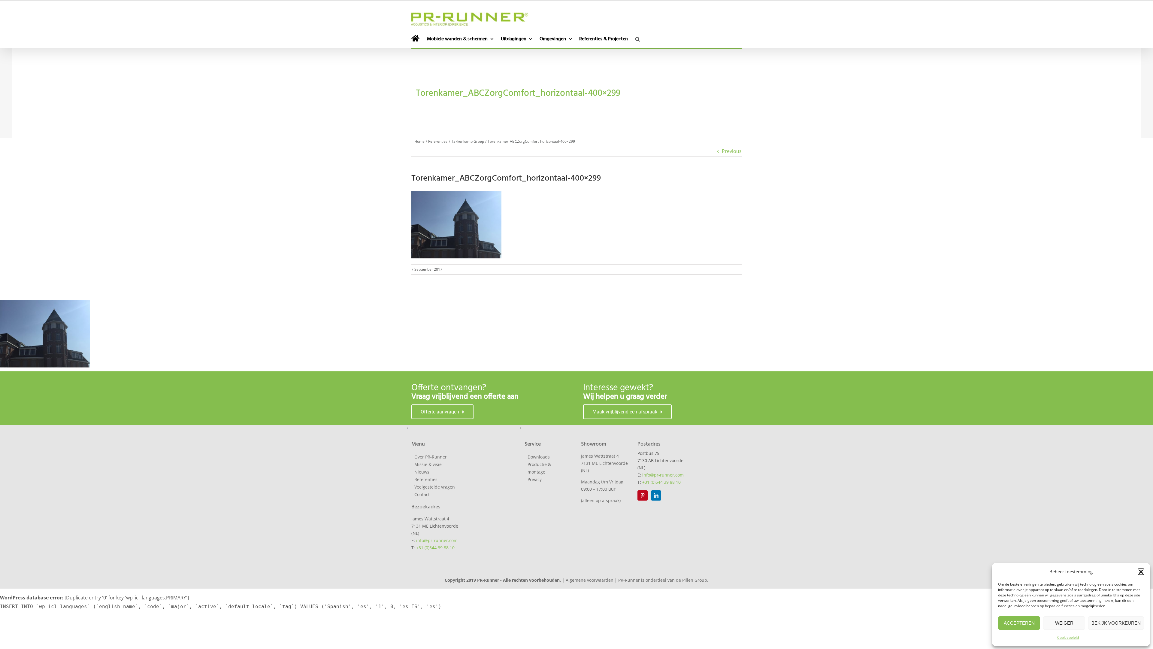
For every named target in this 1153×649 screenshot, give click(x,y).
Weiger (1064, 623)
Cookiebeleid (1068, 637)
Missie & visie (428, 464)
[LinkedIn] (656, 495)
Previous (732, 151)
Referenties (425, 479)
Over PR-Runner (430, 457)
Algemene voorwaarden (589, 580)
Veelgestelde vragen (434, 487)
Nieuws (421, 472)
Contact (422, 494)
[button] (1141, 572)
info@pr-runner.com (437, 540)
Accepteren (1019, 623)
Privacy (535, 479)
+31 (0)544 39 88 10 (435, 547)
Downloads (539, 457)
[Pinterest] (642, 495)
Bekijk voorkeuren (1116, 623)
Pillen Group (694, 580)
